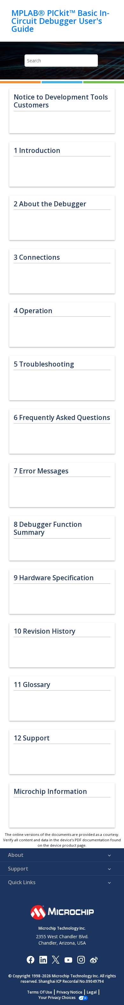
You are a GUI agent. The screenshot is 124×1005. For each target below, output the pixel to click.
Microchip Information (50, 791)
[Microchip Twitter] (55, 959)
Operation (33, 311)
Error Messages (41, 471)
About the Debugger (50, 204)
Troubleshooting (44, 364)
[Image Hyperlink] (68, 959)
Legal (92, 992)
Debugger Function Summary (48, 528)
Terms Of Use (39, 992)
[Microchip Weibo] (94, 959)
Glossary (32, 685)
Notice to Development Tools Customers (61, 101)
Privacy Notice (69, 992)
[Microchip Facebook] (30, 959)
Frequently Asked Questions (62, 418)
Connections (37, 257)
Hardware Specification (54, 578)
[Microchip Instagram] (81, 959)
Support (32, 738)
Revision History (44, 631)
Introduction (37, 151)
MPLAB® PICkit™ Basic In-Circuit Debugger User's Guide (60, 21)
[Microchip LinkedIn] (43, 959)
